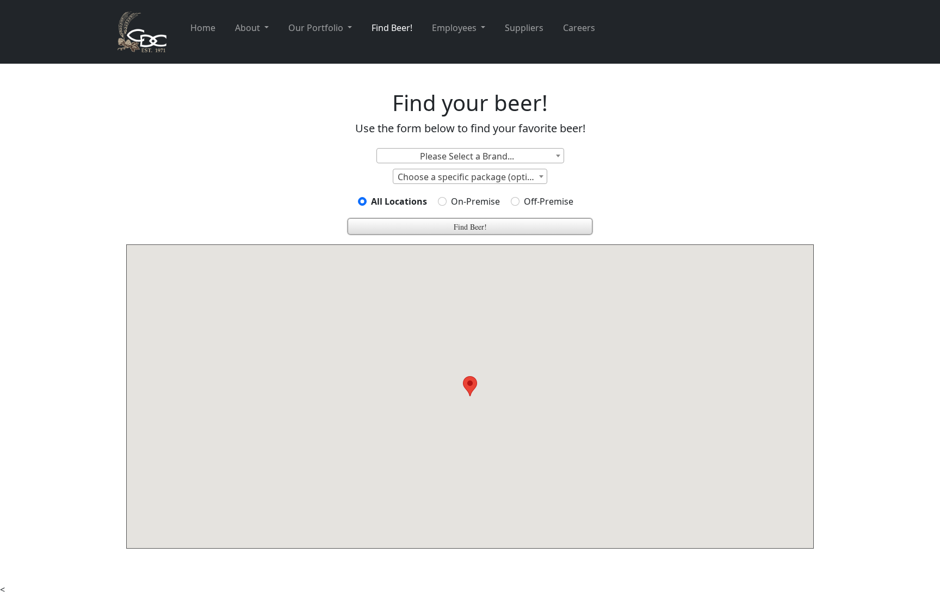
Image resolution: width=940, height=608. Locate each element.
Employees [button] (455, 28)
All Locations (399, 201)
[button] (470, 386)
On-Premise (475, 201)
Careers (579, 28)
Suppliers (524, 28)
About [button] (248, 28)
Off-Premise (548, 201)
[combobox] (470, 155)
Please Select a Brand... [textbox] (467, 156)
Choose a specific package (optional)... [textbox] (472, 177)
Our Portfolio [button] (316, 28)
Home (202, 28)
